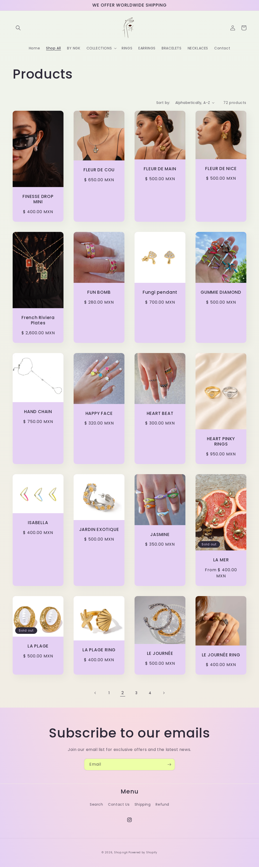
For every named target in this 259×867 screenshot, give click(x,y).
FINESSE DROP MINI (38, 199)
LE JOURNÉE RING (221, 655)
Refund (162, 804)
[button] (18, 27)
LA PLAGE (38, 646)
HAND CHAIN (38, 411)
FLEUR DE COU (99, 170)
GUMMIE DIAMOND (221, 292)
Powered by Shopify (142, 852)
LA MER (221, 560)
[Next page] (163, 692)
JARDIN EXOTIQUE (99, 529)
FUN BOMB (99, 292)
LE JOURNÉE (160, 653)
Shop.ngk (121, 852)
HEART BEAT (160, 413)
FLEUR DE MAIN (160, 169)
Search (96, 804)
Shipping (143, 804)
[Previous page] (95, 692)
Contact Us (119, 804)
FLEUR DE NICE (220, 168)
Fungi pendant (160, 292)
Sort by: (163, 102)
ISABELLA (38, 522)
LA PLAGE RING (99, 650)
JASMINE (159, 534)
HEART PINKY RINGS (221, 441)
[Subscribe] (169, 764)
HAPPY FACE (99, 413)
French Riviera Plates (38, 320)
